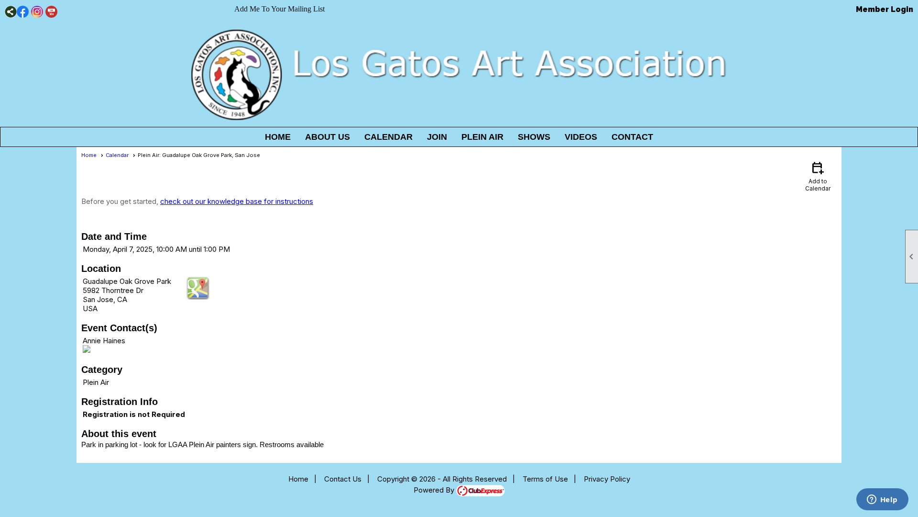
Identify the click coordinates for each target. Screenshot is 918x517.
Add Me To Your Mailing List (279, 9)
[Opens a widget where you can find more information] (882, 500)
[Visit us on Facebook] (23, 12)
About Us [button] (327, 137)
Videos (581, 137)
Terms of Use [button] (545, 478)
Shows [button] (534, 137)
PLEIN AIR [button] (482, 137)
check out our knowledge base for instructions (236, 201)
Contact (632, 137)
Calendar (388, 137)
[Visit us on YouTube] (51, 12)
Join (437, 137)
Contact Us (342, 478)
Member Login (884, 9)
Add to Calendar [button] (818, 176)
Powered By (435, 490)
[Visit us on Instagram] (37, 12)
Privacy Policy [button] (607, 478)
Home (278, 137)
